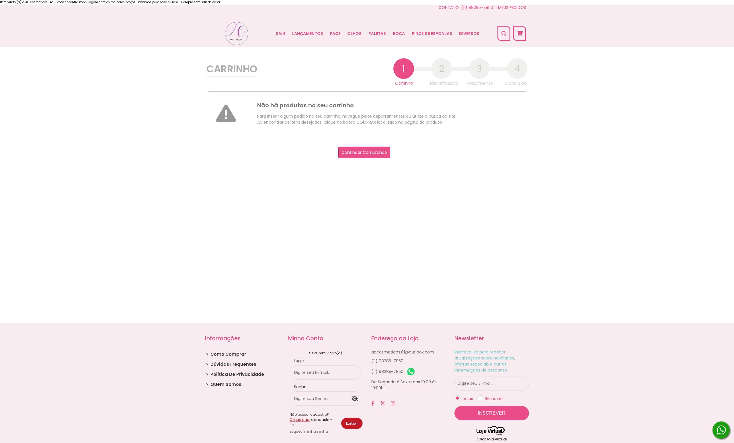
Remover (494, 398)
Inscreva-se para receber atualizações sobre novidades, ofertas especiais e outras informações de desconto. (484, 361)
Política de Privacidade (235, 374)
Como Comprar (226, 354)
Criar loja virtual (492, 439)
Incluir (467, 398)
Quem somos (223, 384)
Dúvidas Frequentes (231, 364)
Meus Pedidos (512, 7)
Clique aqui (300, 419)
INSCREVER (491, 413)
